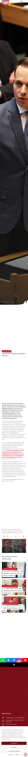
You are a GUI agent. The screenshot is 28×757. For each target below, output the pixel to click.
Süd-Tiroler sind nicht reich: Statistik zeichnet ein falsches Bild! (13, 608)
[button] (21, 1)
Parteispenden (12, 531)
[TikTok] (14, 664)
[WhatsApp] (3, 660)
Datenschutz (11, 754)
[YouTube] (25, 660)
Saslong (4, 533)
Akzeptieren (14, 743)
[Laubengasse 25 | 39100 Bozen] (4, 718)
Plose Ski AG (19, 531)
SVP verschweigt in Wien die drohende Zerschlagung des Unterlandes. (12, 590)
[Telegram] (8, 660)
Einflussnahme (17, 529)
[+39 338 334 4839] (4, 724)
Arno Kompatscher (8, 529)
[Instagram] (19, 660)
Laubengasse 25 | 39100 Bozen (15, 718)
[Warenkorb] (25, 1)
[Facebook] (14, 660)
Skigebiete (9, 533)
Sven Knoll (20, 533)
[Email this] (4, 536)
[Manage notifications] (25, 754)
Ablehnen (14, 747)
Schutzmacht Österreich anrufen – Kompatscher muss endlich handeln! (12, 573)
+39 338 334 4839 (11, 724)
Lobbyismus (5, 531)
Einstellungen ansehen (14, 751)
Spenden (14, 533)
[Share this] (8, 536)
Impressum (17, 754)
